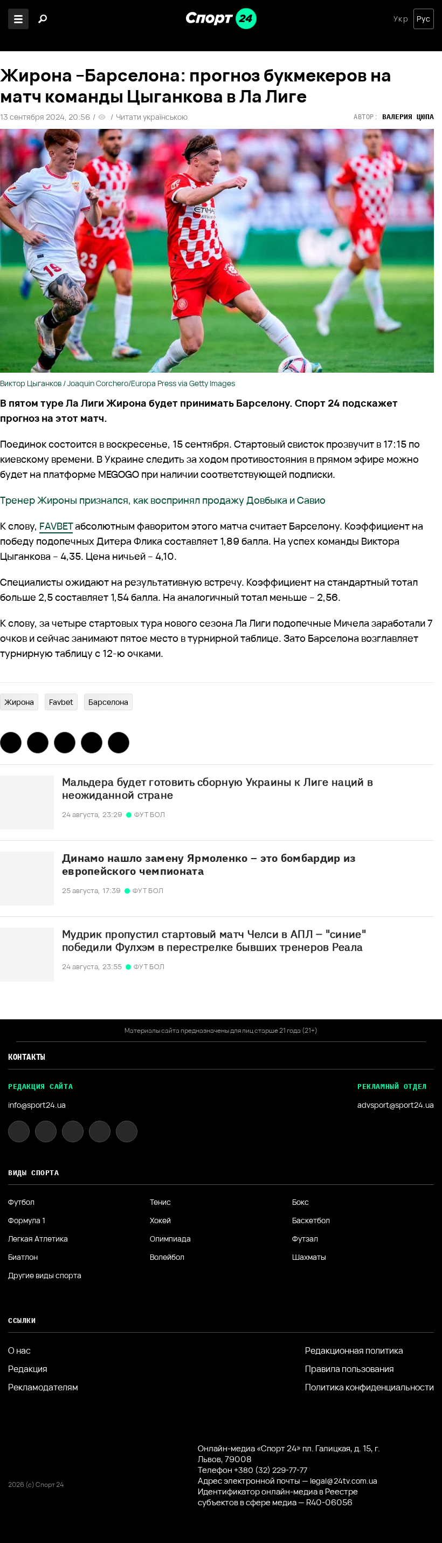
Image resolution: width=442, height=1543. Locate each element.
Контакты (26, 1057)
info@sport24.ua (37, 1105)
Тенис (160, 1202)
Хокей (160, 1220)
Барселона (108, 702)
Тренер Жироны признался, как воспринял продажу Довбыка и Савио (163, 499)
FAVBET (56, 525)
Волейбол (167, 1257)
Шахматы (309, 1257)
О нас (19, 1350)
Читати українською (152, 117)
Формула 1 (26, 1220)
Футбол (21, 1202)
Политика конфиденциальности (369, 1387)
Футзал (305, 1239)
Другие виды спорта (44, 1275)
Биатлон (23, 1257)
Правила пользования (349, 1368)
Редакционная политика (354, 1350)
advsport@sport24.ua (395, 1105)
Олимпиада (170, 1239)
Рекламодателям (43, 1387)
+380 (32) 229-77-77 (270, 1470)
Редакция (27, 1368)
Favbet (61, 702)
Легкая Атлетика (38, 1239)
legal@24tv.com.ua (343, 1481)
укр (400, 19)
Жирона (19, 702)
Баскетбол (311, 1220)
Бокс (300, 1202)
